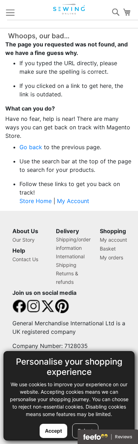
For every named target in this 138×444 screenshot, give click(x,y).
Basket (108, 249)
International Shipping (70, 260)
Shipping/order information (73, 243)
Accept (53, 431)
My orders (111, 257)
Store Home (35, 200)
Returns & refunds (67, 277)
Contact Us (25, 259)
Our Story (23, 240)
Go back (30, 147)
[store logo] (69, 9)
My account (113, 240)
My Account (73, 200)
